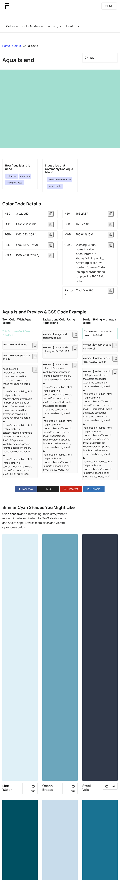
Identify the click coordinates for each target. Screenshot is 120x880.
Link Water (7, 788)
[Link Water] (20, 657)
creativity (25, 175)
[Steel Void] (100, 657)
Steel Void (86, 788)
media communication (59, 179)
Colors (10, 26)
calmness (11, 175)
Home (6, 46)
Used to (71, 26)
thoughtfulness (14, 182)
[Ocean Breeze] (60, 657)
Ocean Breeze (47, 788)
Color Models (31, 26)
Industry (53, 26)
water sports (54, 186)
